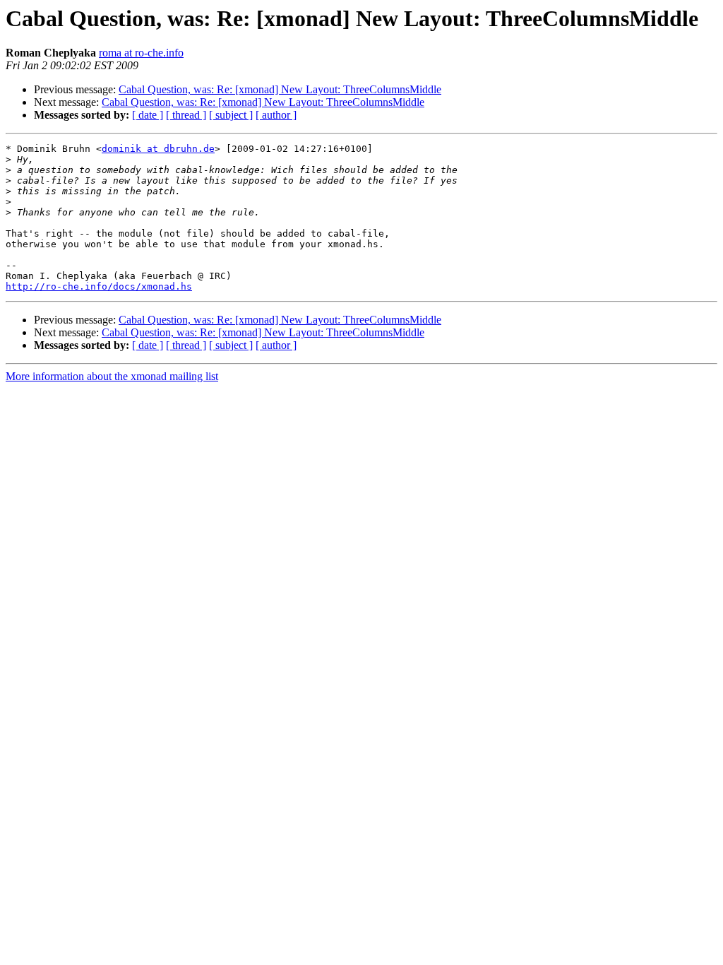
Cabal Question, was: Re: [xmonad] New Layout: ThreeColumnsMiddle (280, 89)
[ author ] (276, 115)
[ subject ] (231, 115)
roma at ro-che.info (141, 53)
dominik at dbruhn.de (158, 148)
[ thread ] (186, 115)
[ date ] (147, 115)
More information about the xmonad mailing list (112, 376)
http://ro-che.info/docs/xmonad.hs (99, 286)
